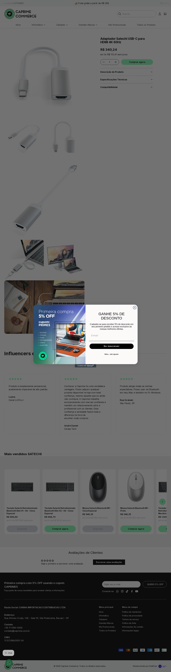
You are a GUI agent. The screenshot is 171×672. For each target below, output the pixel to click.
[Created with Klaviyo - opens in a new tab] (85, 365)
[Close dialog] (134, 307)
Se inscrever (112, 346)
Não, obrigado (112, 354)
